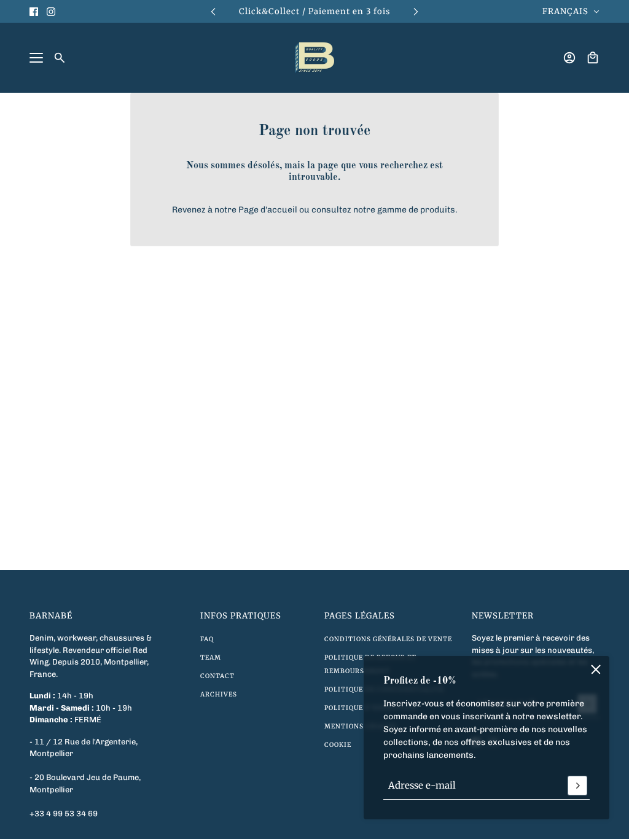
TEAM (210, 657)
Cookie (337, 745)
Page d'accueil (267, 210)
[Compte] (569, 57)
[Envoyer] (577, 785)
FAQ (207, 639)
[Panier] (593, 57)
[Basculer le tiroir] (36, 58)
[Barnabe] (314, 57)
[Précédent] (213, 11)
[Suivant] (415, 11)
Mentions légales (360, 726)
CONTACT (217, 676)
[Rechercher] (59, 57)
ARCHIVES (218, 694)
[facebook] (34, 11)
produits (437, 210)
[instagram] (51, 11)
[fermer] (596, 669)
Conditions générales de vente (388, 639)
